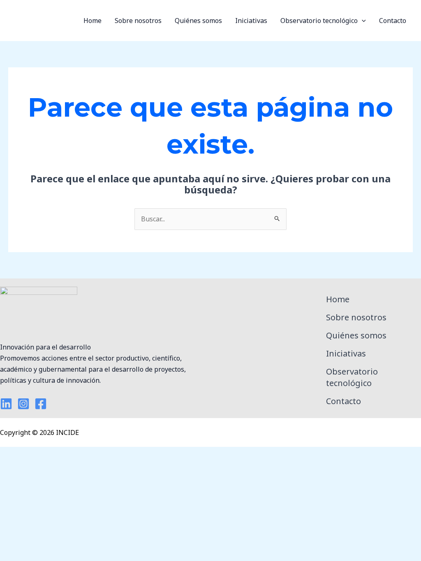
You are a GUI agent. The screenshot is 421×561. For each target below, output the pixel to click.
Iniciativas (251, 20)
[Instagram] (23, 404)
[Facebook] (41, 404)
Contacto (392, 20)
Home (92, 20)
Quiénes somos (198, 20)
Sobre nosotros (138, 20)
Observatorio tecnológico (319, 20)
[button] (362, 20)
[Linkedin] (6, 404)
